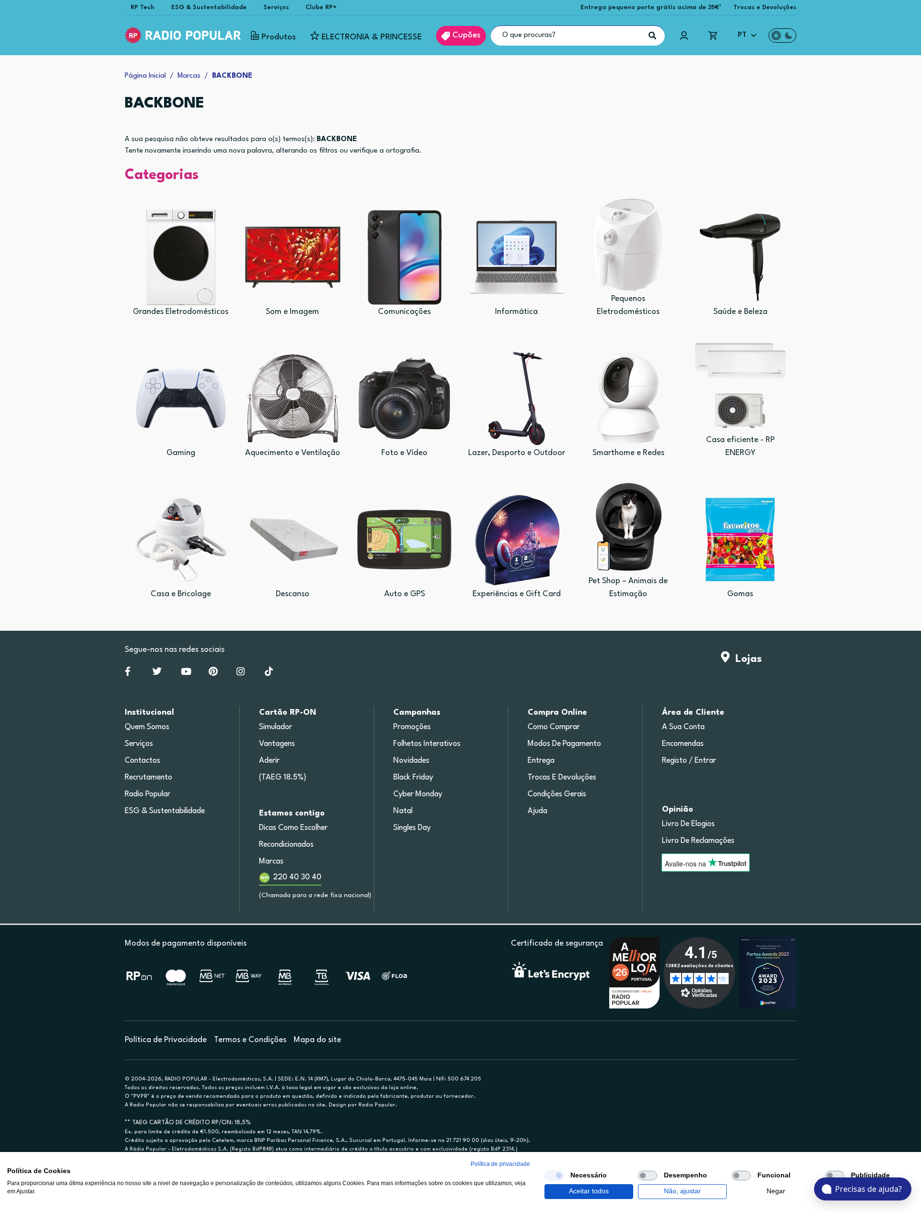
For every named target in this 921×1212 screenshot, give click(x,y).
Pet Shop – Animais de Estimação (628, 587)
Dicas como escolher (293, 828)
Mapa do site (317, 1040)
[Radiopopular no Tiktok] (269, 673)
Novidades (411, 761)
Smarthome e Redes (628, 453)
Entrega (541, 761)
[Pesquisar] (652, 35)
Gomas (740, 594)
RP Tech (142, 7)
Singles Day (412, 828)
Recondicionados (286, 845)
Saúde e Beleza (740, 312)
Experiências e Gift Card (516, 594)
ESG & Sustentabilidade (209, 7)
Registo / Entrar (689, 761)
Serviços (276, 7)
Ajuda (537, 811)
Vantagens (277, 744)
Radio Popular (147, 794)
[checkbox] (554, 1175)
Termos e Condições (250, 1040)
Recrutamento (148, 777)
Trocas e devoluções (562, 777)
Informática (516, 312)
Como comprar (554, 727)
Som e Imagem (292, 312)
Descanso (292, 594)
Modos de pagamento (564, 744)
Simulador (275, 727)
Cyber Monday (417, 794)
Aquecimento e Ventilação (292, 453)
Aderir (269, 761)
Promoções (412, 727)
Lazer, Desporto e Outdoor (516, 453)
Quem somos (147, 727)
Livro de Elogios (688, 824)
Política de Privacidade (166, 1040)
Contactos (142, 761)
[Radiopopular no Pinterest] (213, 673)
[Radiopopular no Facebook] (127, 673)
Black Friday (413, 777)
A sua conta (683, 727)
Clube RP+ (321, 7)
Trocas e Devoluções (764, 7)
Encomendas (683, 744)
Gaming (180, 453)
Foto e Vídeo (404, 453)
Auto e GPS (404, 594)
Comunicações (404, 312)
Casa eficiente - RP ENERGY (740, 446)
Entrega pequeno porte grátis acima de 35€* (651, 7)
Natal (403, 811)
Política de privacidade (500, 1164)
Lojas (746, 659)
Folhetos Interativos (426, 744)
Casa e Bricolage (181, 594)
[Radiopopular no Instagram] (240, 673)
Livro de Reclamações (698, 841)
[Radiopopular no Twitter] (157, 673)
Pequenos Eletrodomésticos (628, 305)
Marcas (271, 861)
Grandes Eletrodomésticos (180, 312)
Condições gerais (557, 794)
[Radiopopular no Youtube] (186, 673)
